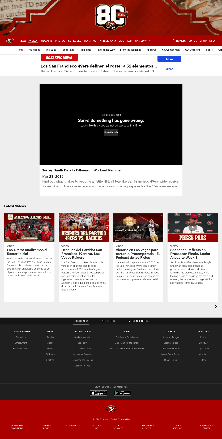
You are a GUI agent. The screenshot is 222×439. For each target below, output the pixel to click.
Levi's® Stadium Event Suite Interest (127, 348)
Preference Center (206, 426)
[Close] (169, 68)
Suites (127, 331)
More (169, 59)
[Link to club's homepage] (10, 40)
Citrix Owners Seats (171, 348)
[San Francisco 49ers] (111, 409)
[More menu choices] (151, 40)
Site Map (50, 360)
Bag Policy (82, 342)
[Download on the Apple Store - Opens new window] (98, 393)
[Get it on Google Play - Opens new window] (122, 394)
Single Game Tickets (170, 354)
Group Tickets (170, 360)
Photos (50, 348)
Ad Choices (118, 426)
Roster (203, 337)
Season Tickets (171, 342)
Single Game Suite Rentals (127, 342)
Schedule (203, 342)
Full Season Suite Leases (127, 337)
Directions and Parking (82, 360)
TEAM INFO (203, 331)
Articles (50, 337)
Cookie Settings (177, 426)
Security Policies (82, 365)
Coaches (203, 354)
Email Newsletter (21, 348)
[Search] (173, 40)
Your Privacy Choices (146, 426)
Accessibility (72, 425)
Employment (21, 342)
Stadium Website (82, 337)
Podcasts (50, 354)
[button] (111, 132)
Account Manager (171, 337)
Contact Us (21, 337)
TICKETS (171, 331)
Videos (50, 342)
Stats (203, 360)
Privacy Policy (46, 426)
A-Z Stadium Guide (82, 348)
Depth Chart (203, 348)
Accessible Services (82, 354)
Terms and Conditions (17, 426)
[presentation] (216, 307)
